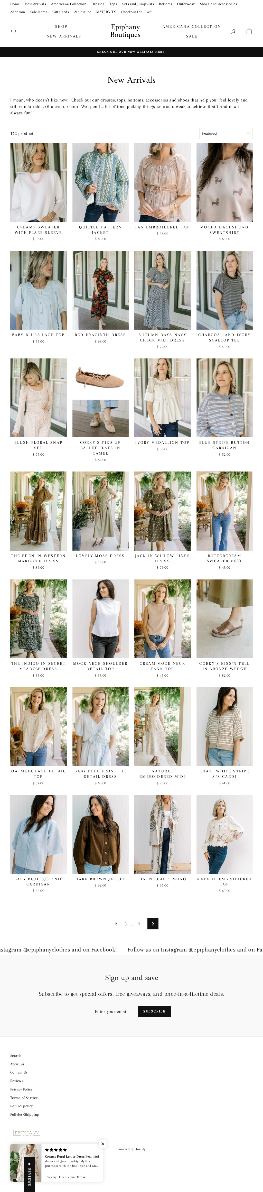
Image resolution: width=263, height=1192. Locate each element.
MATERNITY (106, 12)
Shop (62, 26)
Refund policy (21, 1106)
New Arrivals (35, 4)
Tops (113, 4)
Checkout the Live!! (137, 12)
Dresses (97, 4)
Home (15, 4)
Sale (192, 36)
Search (16, 1056)
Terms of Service (24, 1098)
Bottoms (165, 4)
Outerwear (186, 4)
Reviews (16, 1081)
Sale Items (39, 12)
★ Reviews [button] (29, 1174)
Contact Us (19, 1072)
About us (17, 1064)
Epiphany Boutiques (125, 31)
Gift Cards (60, 12)
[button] (103, 1144)
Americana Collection (68, 4)
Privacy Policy (21, 1089)
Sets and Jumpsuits (138, 4)
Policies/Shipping (24, 1114)
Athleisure (82, 12)
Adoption (17, 12)
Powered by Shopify (131, 1149)
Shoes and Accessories (218, 4)
